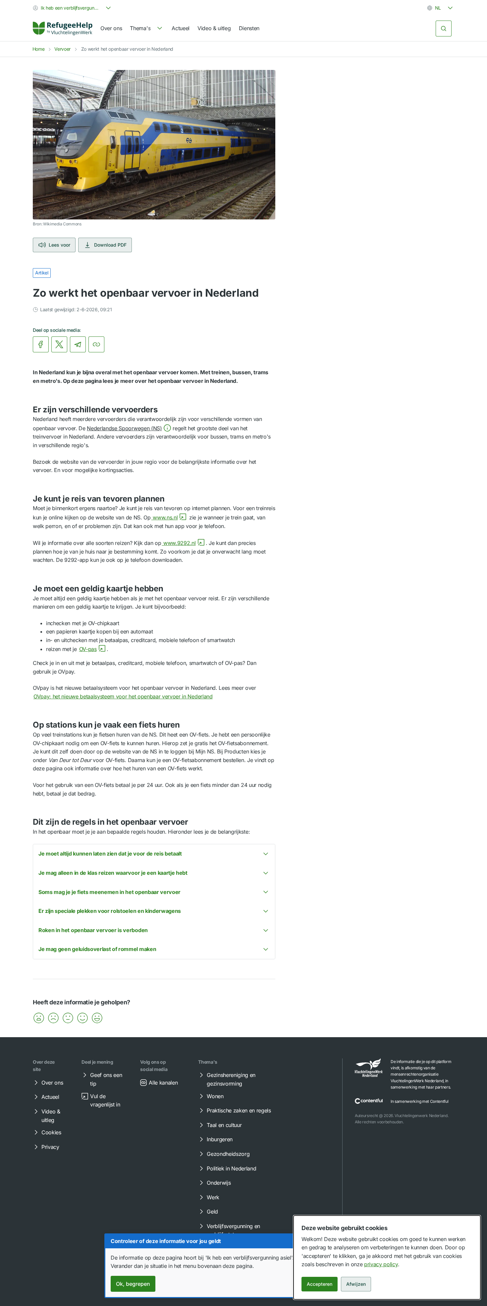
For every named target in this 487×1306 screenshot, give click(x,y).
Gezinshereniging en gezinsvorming (231, 1079)
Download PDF (110, 245)
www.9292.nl (178, 543)
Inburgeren (220, 1139)
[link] (62, 28)
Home (38, 49)
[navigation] (147, 28)
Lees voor (59, 245)
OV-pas (88, 649)
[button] (129, 428)
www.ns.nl (164, 517)
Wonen (215, 1096)
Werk (213, 1197)
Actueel (180, 28)
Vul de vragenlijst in (105, 1100)
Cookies (51, 1132)
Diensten (249, 28)
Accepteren (319, 1284)
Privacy (50, 1147)
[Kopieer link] (96, 344)
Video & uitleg (214, 28)
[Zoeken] (444, 28)
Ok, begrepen (133, 1283)
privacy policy (381, 1264)
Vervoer (62, 49)
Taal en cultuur (224, 1125)
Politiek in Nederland (231, 1168)
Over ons (111, 28)
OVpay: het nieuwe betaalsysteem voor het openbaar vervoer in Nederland (123, 696)
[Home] (62, 28)
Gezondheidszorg (228, 1154)
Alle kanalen (163, 1082)
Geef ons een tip (106, 1079)
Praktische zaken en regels (239, 1110)
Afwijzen (356, 1284)
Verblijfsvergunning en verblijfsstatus (233, 1230)
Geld (212, 1211)
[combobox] (72, 8)
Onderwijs (219, 1182)
